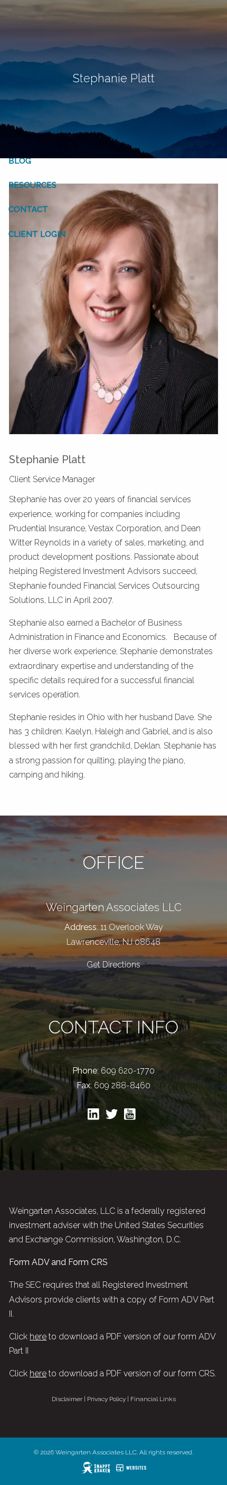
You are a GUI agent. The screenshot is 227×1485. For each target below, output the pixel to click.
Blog (19, 161)
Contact (28, 209)
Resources (32, 185)
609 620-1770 (128, 1071)
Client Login (36, 234)
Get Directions (113, 965)
